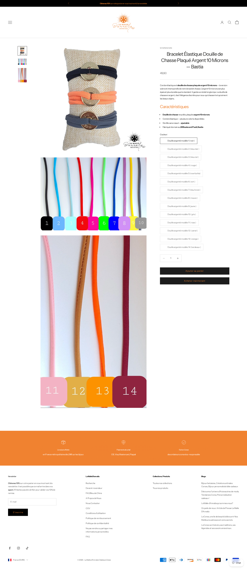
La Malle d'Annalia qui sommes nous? (217, 503)
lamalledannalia (166, 48)
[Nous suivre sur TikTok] (27, 548)
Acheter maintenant (194, 281)
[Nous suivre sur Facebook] (9, 548)
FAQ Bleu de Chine (94, 493)
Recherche (90, 483)
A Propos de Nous (93, 498)
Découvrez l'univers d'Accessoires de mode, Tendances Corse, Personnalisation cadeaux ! (220, 494)
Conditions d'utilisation (96, 513)
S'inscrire (18, 512)
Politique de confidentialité (97, 523)
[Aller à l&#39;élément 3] (22, 75)
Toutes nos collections (162, 483)
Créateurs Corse (105, 560)
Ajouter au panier (195, 271)
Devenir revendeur (94, 488)
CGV (88, 508)
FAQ (88, 536)
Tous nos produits (160, 488)
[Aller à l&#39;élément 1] (22, 51)
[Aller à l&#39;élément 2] (22, 61)
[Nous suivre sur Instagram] (18, 548)
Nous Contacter (93, 503)
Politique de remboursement (98, 518)
